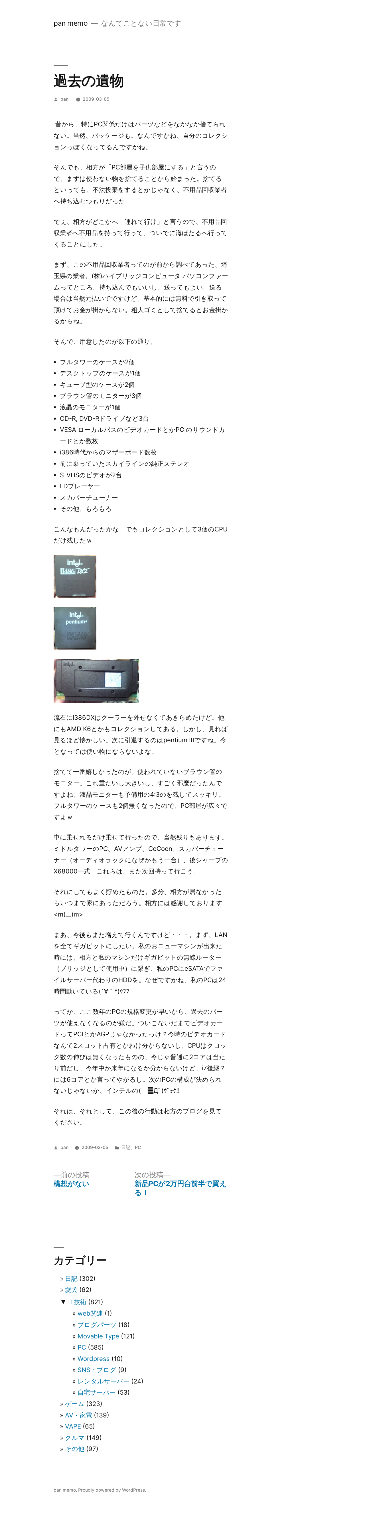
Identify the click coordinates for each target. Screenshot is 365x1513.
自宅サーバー (97, 1392)
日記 (125, 1147)
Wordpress (94, 1358)
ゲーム (74, 1403)
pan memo (71, 23)
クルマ (75, 1437)
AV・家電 (78, 1415)
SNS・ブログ (97, 1370)
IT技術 (77, 1302)
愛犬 (71, 1289)
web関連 (90, 1313)
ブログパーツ (97, 1324)
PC (138, 1147)
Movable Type (98, 1336)
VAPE (73, 1426)
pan (64, 99)
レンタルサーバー (103, 1381)
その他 (74, 1449)
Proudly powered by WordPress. (112, 1490)
